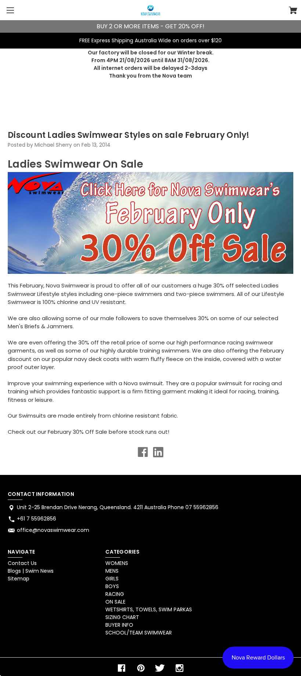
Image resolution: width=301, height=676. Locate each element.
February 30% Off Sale (77, 432)
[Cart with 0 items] (293, 11)
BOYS (112, 586)
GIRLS (112, 578)
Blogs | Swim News (31, 571)
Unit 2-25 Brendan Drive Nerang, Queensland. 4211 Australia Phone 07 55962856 (117, 507)
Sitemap (18, 578)
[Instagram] (179, 668)
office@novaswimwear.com (53, 530)
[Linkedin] (158, 452)
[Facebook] (143, 452)
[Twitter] (160, 668)
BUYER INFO (119, 625)
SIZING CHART (122, 617)
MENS (112, 571)
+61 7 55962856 (36, 518)
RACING (114, 594)
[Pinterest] (141, 668)
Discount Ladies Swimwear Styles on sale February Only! (129, 135)
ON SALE (115, 601)
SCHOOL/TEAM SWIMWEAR (138, 632)
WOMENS (116, 563)
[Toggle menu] (10, 10)
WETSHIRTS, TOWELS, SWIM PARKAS (148, 609)
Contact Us (22, 563)
